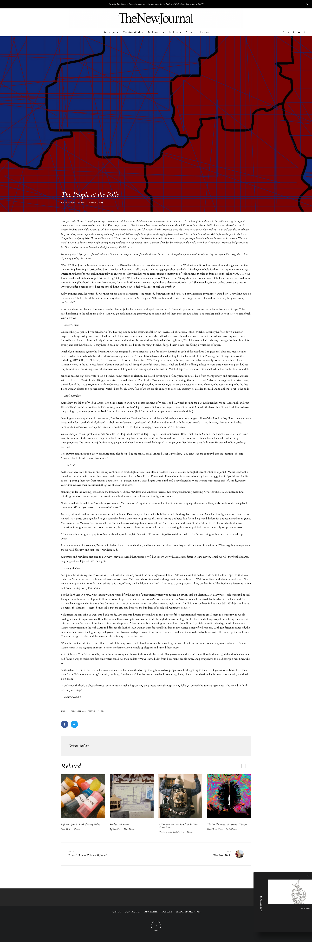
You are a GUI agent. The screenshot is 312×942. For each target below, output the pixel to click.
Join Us (116, 911)
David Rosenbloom (215, 829)
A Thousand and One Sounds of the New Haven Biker (177, 826)
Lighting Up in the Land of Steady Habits (80, 824)
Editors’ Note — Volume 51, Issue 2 (87, 853)
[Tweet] (74, 724)
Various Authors (67, 202)
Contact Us (133, 911)
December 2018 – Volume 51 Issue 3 (88, 711)
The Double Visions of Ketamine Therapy (227, 824)
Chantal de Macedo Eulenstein (171, 832)
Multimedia (154, 32)
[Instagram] (293, 32)
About (189, 32)
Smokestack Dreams (119, 824)
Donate (204, 32)
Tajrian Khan (115, 829)
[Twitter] (288, 32)
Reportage (109, 32)
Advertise (151, 911)
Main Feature (129, 829)
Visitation (304, 908)
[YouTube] (299, 32)
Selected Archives (188, 911)
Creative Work (132, 32)
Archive (173, 32)
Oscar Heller (66, 829)
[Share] (64, 724)
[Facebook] (283, 32)
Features (80, 202)
